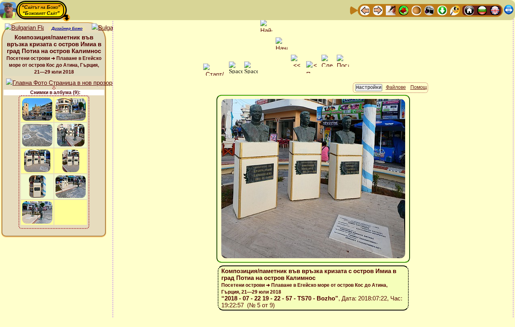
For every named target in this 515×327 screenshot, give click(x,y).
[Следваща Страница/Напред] (378, 9)
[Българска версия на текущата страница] (111, 28)
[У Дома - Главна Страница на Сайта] (469, 9)
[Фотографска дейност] (429, 9)
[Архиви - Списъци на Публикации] (391, 9)
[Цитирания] (403, 9)
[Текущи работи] (416, 9)
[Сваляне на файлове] (442, 9)
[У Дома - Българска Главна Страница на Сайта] (482, 9)
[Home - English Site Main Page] (495, 9)
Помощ (418, 87)
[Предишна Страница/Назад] (365, 9)
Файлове (396, 87)
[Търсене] (455, 9)
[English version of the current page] (24, 28)
